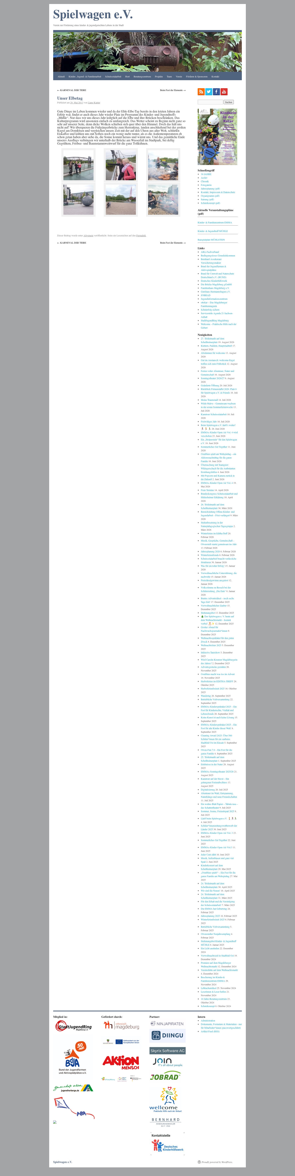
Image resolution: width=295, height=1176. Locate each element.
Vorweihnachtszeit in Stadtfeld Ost (217, 955)
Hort (127, 76)
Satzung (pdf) (207, 199)
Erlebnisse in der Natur (212, 764)
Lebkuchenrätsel (208, 988)
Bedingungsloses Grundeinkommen (218, 255)
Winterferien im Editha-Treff (214, 533)
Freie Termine (207, 490)
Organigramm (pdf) (210, 195)
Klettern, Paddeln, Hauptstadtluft (216, 345)
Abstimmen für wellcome (213, 352)
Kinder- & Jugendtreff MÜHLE (213, 231)
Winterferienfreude (210, 555)
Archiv (204, 177)
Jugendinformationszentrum (214, 298)
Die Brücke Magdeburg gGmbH (216, 284)
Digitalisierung (208, 789)
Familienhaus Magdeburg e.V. (215, 287)
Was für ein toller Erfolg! (213, 565)
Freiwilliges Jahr (209, 421)
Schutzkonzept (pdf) (210, 202)
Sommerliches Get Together (214, 446)
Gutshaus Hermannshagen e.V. (215, 291)
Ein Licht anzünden (210, 948)
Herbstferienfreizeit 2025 (213, 688)
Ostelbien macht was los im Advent (218, 674)
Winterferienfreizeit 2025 (213, 919)
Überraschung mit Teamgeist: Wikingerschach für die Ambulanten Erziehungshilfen (218, 468)
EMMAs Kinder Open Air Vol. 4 (217, 482)
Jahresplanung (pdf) (210, 188)
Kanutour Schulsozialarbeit (214, 414)
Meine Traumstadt (209, 399)
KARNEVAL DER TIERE (71, 90)
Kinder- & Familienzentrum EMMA (215, 222)
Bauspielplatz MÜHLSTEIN (211, 239)
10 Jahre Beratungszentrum (214, 998)
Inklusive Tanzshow (210, 652)
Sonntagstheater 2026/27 (212, 378)
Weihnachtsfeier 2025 (211, 645)
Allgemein (88, 235)
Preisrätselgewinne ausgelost (214, 580)
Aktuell (61, 76)
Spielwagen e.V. (93, 13)
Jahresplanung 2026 (210, 551)
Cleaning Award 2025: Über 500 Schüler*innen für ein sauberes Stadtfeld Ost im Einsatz (216, 739)
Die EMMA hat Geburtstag (214, 908)
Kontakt (215, 76)
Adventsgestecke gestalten (213, 666)
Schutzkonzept (208, 1006)
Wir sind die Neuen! (210, 890)
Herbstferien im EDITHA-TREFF (217, 681)
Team (169, 76)
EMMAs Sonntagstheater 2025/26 (217, 771)
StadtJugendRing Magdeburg (215, 320)
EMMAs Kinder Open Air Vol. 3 (217, 832)
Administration (208, 1020)
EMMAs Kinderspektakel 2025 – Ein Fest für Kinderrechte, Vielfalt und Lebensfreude (219, 710)
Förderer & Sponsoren (197, 76)
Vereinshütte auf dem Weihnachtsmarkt (219, 970)
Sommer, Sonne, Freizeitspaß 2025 (217, 811)
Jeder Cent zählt (208, 854)
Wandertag (206, 695)
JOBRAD (206, 295)
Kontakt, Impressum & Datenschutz (218, 192)
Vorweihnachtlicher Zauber (214, 605)
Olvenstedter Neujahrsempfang (215, 933)
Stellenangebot (208, 612)
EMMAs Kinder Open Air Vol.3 (216, 847)
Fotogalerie (206, 184)
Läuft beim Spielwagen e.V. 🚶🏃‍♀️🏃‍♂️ (219, 818)
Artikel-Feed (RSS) (210, 1031)
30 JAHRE (206, 174)
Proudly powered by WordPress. (217, 1162)
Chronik (205, 181)
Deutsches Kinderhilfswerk (214, 280)
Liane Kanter (94, 102)
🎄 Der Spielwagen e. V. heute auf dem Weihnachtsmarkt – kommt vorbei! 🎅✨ (217, 620)
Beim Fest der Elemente (173, 90)
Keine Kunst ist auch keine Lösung (217, 717)
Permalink (141, 235)
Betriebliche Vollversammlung (215, 699)
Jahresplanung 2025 (210, 915)
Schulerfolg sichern (210, 309)
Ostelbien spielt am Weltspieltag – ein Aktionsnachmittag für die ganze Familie (218, 457)
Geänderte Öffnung (210, 385)
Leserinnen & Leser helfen (213, 991)
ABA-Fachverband (210, 251)
